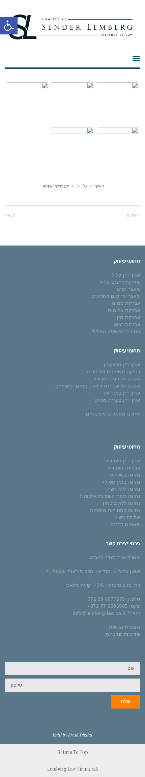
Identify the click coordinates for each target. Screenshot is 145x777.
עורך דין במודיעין (122, 393)
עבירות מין (128, 317)
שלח (125, 701)
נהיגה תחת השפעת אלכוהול (110, 496)
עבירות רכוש (127, 324)
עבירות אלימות (124, 310)
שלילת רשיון (127, 517)
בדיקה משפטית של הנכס (113, 371)
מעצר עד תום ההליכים (115, 296)
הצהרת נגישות (124, 627)
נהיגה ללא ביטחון (121, 503)
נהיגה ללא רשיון (123, 489)
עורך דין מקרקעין (122, 364)
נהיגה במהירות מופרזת (115, 510)
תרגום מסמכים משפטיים (113, 413)
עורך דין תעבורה (122, 460)
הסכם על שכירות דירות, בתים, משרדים (97, 385)
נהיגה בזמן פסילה (121, 482)
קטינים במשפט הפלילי (116, 331)
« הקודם (133, 215)
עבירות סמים (126, 303)
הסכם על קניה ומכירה (116, 378)
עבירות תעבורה (123, 467)
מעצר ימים (128, 289)
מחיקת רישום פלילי (119, 282)
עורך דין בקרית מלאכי (116, 400)
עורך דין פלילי (125, 275)
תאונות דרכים (125, 524)
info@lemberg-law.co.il (99, 613)
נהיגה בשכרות (125, 475)
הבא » (10, 215)
